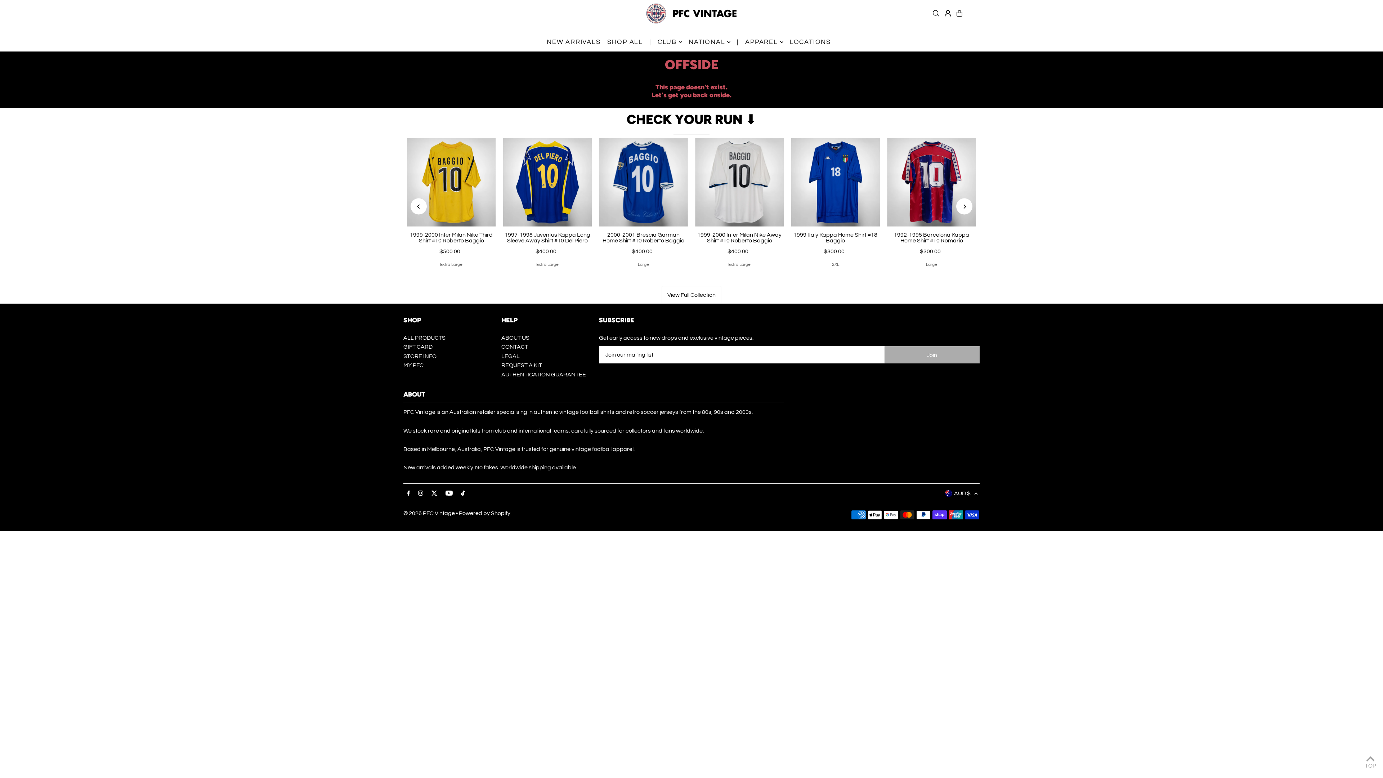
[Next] (964, 206)
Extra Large (451, 264)
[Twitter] (434, 494)
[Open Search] (936, 13)
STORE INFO (420, 356)
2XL (835, 264)
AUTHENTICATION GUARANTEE (543, 374)
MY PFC (413, 365)
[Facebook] (408, 494)
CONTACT (514, 347)
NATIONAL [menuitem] (707, 42)
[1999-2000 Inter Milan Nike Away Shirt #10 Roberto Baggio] (739, 182)
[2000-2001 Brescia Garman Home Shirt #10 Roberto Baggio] (643, 182)
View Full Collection (691, 295)
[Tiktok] (463, 494)
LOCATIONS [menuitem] (810, 42)
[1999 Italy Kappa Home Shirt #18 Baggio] (835, 182)
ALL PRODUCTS (424, 338)
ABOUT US (515, 338)
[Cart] (959, 13)
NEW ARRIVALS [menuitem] (574, 42)
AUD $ (962, 493)
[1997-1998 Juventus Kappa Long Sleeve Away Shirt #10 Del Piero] (547, 182)
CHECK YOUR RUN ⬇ (691, 119)
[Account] (948, 13)
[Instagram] (420, 494)
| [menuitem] (650, 42)
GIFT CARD (418, 347)
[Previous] (419, 206)
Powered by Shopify (484, 513)
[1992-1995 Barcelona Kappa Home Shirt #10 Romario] (931, 182)
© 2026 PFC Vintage (429, 513)
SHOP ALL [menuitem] (625, 42)
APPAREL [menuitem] (761, 42)
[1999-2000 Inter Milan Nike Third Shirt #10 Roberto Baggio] (451, 182)
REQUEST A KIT (521, 365)
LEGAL (510, 356)
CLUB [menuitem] (667, 42)
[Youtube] (449, 494)
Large (643, 264)
